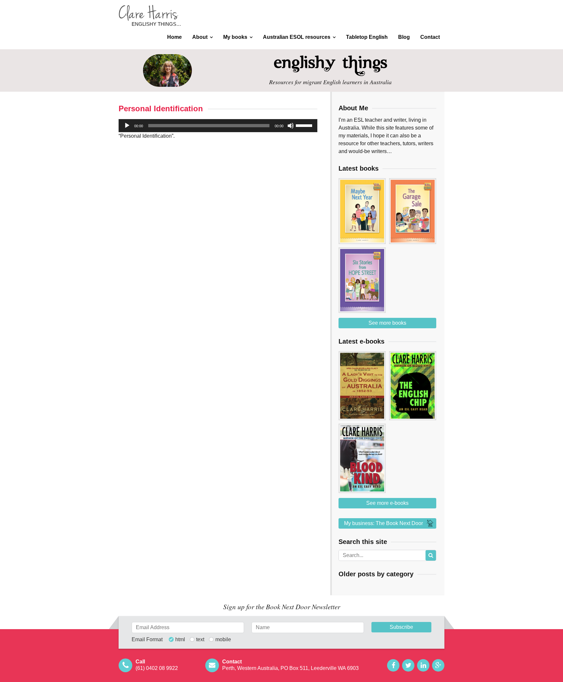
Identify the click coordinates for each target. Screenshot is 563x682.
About (200, 37)
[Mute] (290, 125)
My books (235, 37)
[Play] (127, 125)
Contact (430, 37)
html (180, 639)
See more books (387, 323)
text (200, 639)
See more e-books (387, 503)
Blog (404, 37)
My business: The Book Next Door (383, 523)
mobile (223, 639)
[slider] (305, 125)
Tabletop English (367, 37)
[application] (218, 125)
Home (174, 37)
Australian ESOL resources (296, 37)
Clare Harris (149, 13)
